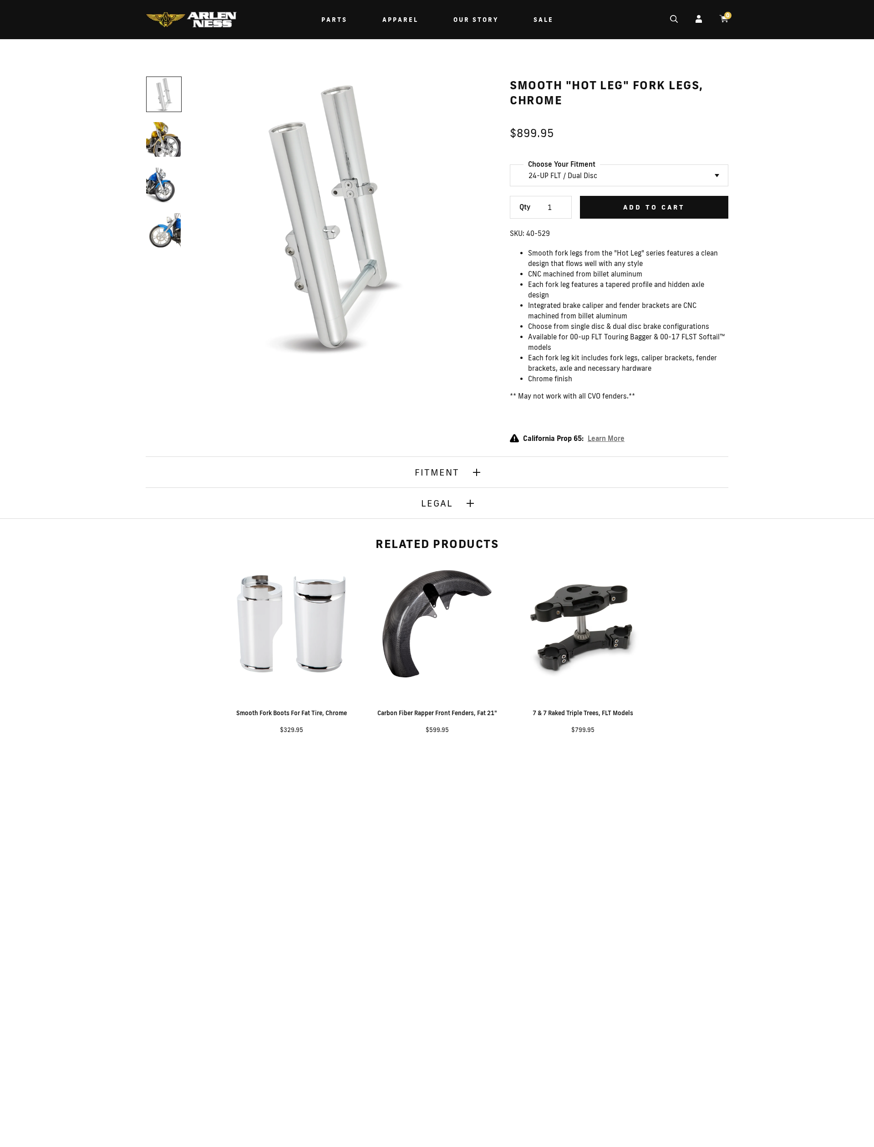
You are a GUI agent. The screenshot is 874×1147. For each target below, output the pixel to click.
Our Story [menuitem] (475, 19)
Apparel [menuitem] (400, 19)
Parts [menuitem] (334, 19)
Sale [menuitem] (544, 19)
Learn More (606, 438)
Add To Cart (654, 207)
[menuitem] (191, 21)
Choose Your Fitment (561, 164)
